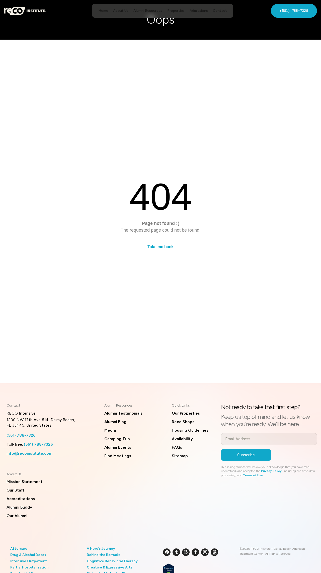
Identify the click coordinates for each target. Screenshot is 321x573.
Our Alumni (17, 515)
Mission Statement (24, 481)
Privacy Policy (271, 471)
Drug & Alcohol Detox (28, 555)
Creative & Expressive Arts (109, 567)
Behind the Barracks (103, 555)
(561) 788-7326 (294, 10)
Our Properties (186, 413)
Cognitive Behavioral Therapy (112, 561)
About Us (120, 11)
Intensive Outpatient (28, 561)
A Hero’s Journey (101, 548)
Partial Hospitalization (29, 567)
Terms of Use (253, 475)
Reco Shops (183, 421)
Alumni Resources (147, 11)
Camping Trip (117, 438)
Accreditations (21, 498)
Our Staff (16, 490)
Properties (176, 11)
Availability (182, 438)
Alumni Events (117, 447)
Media (110, 430)
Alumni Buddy (19, 507)
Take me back (160, 247)
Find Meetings (117, 455)
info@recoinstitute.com (29, 453)
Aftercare (18, 548)
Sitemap (180, 455)
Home (103, 11)
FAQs (177, 447)
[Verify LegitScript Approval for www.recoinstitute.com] (168, 569)
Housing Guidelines (190, 430)
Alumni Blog (115, 421)
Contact (220, 11)
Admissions (199, 11)
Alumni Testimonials (123, 413)
